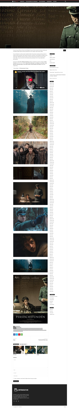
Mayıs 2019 (51, 223)
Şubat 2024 (51, 131)
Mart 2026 (51, 91)
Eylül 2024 (51, 120)
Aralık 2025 (51, 96)
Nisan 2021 (51, 186)
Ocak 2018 (51, 249)
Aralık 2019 (51, 212)
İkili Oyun (14, 354)
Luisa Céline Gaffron (16, 330)
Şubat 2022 (51, 170)
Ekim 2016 (51, 273)
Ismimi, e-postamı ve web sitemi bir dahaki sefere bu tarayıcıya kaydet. (25, 378)
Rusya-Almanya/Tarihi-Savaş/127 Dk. (41, 330)
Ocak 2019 (51, 230)
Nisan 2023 (51, 147)
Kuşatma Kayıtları (52, 62)
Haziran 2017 (52, 260)
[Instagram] (16, 401)
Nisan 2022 (51, 167)
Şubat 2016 (51, 286)
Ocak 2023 (51, 152)
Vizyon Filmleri (52, 304)
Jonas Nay (31, 329)
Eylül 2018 (51, 236)
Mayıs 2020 (51, 204)
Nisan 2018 (51, 244)
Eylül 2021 (51, 178)
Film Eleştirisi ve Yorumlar (31, 1)
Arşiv (50, 78)
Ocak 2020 (51, 210)
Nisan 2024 (51, 128)
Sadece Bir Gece (52, 59)
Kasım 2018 (51, 233)
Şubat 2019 (51, 228)
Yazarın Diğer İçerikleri (23, 344)
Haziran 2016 (52, 280)
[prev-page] (45, 344)
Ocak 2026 (51, 94)
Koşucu (26, 354)
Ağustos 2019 (52, 218)
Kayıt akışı (51, 311)
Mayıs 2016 (51, 281)
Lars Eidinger (35, 329)
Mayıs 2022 (51, 165)
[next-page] (47, 344)
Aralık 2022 (51, 154)
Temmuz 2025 (52, 104)
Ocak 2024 (51, 133)
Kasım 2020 (51, 194)
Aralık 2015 (51, 289)
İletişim (54, 1)
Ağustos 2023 (52, 141)
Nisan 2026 (51, 89)
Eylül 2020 (51, 197)
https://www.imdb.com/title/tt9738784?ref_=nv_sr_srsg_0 (21, 329)
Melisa (16, 43)
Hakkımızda (49, 1)
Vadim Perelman (20, 331)
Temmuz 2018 (52, 239)
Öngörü (51, 55)
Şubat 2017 (51, 267)
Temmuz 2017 (52, 259)
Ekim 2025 (51, 99)
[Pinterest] (19, 334)
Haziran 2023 (52, 144)
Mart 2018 (51, 246)
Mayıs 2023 (51, 146)
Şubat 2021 (51, 189)
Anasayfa (22, 1)
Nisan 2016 (51, 283)
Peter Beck (34, 330)
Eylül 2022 (51, 159)
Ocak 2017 (51, 268)
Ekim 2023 (51, 138)
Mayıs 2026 (51, 88)
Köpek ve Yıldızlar (52, 57)
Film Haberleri (52, 299)
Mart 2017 (51, 265)
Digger (38, 354)
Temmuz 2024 (52, 123)
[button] (65, 1)
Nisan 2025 (51, 109)
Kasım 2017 (51, 252)
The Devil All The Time (43, 339)
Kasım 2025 (51, 97)
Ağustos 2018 (52, 238)
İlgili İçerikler (16, 344)
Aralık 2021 (51, 173)
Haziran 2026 (52, 86)
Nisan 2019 (51, 225)
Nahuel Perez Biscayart (23, 330)
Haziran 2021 (52, 183)
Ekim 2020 (51, 196)
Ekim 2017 (51, 254)
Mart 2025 (51, 110)
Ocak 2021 (51, 191)
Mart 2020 (51, 207)
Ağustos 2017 (52, 257)
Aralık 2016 (51, 270)
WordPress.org (52, 314)
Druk (14, 339)
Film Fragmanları (39, 328)
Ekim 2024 (51, 118)
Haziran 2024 (52, 125)
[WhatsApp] (22, 334)
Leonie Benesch (40, 329)
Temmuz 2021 (52, 181)
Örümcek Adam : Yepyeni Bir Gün (54, 72)
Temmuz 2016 (52, 278)
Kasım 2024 (51, 117)
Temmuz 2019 (52, 220)
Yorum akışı (51, 312)
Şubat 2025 (51, 112)
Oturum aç (51, 309)
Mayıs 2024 (51, 126)
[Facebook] (14, 334)
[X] (17, 334)
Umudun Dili (15, 331)
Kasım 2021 (51, 175)
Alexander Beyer (29, 328)
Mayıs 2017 (51, 262)
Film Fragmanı (42, 1)
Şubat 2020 (51, 209)
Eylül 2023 (51, 139)
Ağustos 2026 (52, 83)
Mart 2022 (51, 168)
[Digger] (42, 350)
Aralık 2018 (51, 231)
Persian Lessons (17, 326)
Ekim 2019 (51, 215)
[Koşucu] (30, 350)
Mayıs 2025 (51, 107)
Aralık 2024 (51, 115)
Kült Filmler (51, 301)
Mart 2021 (51, 188)
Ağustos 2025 (52, 102)
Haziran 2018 (52, 241)
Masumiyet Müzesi (52, 67)
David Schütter (34, 328)
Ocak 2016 (51, 288)
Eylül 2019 (51, 217)
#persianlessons (19, 328)
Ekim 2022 (51, 157)
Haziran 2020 (52, 202)
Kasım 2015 (51, 291)
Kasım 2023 (51, 136)
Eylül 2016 (51, 275)
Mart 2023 (51, 149)
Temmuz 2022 (52, 162)
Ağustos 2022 (52, 160)
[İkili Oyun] (18, 350)
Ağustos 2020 (52, 199)
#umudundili (24, 328)
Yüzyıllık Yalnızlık (52, 74)
